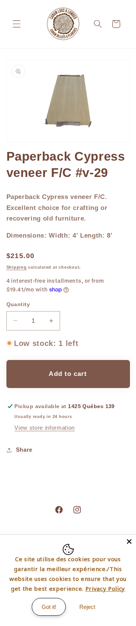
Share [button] (24, 449)
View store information (44, 427)
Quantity (18, 304)
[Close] (129, 541)
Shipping (16, 267)
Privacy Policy (105, 588)
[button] (17, 24)
